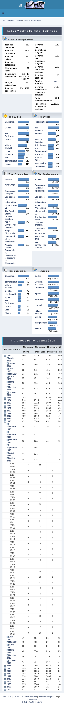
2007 (9, 687)
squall (56, 81)
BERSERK (10, 185)
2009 (9, 682)
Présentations (41, 122)
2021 (9, 408)
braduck (39, 305)
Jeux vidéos (40, 163)
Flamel (8, 313)
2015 (9, 666)
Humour (38, 133)
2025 (9, 398)
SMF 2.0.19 (7, 697)
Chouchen (9, 122)
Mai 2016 (13, 642)
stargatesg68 (11, 161)
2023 (9, 403)
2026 (9, 355)
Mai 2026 (13, 374)
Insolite (8, 179)
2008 (9, 684)
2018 (9, 416)
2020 (9, 411)
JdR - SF (39, 154)
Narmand (39, 299)
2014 (9, 668)
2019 (9, 413)
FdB (7, 158)
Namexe (9, 154)
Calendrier (40, 167)
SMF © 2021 (18, 697)
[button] (3, 13)
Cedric (8, 139)
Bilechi (38, 329)
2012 (9, 674)
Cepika (8, 128)
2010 (9, 679)
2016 (9, 421)
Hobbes (8, 164)
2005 (9, 689)
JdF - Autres (40, 145)
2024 (9, 400)
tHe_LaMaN (10, 294)
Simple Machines (30, 697)
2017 (9, 419)
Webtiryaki (33, 699)
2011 (9, 676)
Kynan (8, 151)
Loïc (7, 310)
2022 (9, 405)
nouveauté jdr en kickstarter (10, 239)
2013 (9, 671)
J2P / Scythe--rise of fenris (10, 225)
